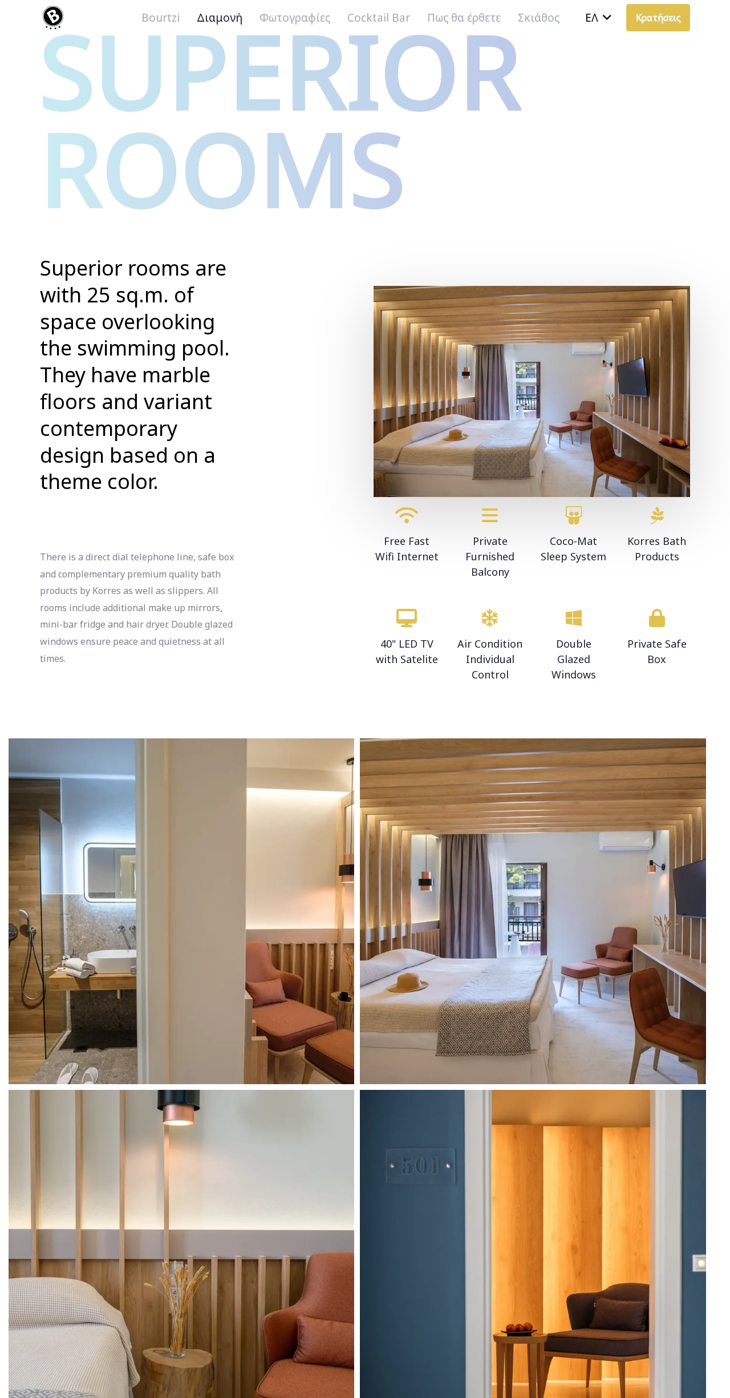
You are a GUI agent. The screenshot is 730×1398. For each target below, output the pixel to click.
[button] (598, 18)
